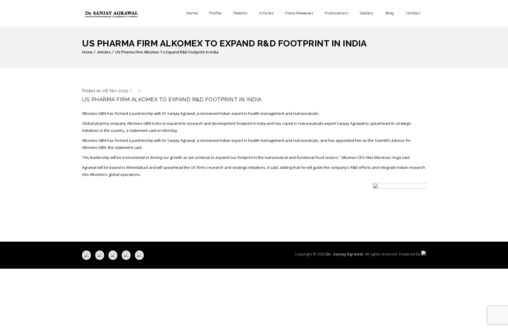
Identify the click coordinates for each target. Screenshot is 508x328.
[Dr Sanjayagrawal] (111, 13)
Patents (240, 13)
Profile (215, 13)
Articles (266, 13)
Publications (336, 13)
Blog (389, 13)
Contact (413, 13)
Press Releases (299, 13)
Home (192, 13)
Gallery (367, 13)
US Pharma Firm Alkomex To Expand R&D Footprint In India (166, 52)
